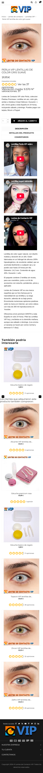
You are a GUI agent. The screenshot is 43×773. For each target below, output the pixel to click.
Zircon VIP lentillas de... (21, 648)
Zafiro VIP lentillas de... (21, 700)
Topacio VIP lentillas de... (21, 597)
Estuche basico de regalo (21, 385)
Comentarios (21, 137)
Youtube (7, 309)
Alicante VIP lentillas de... (21, 442)
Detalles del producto (21, 133)
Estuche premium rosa (21, 494)
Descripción (21, 129)
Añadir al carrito (27, 121)
